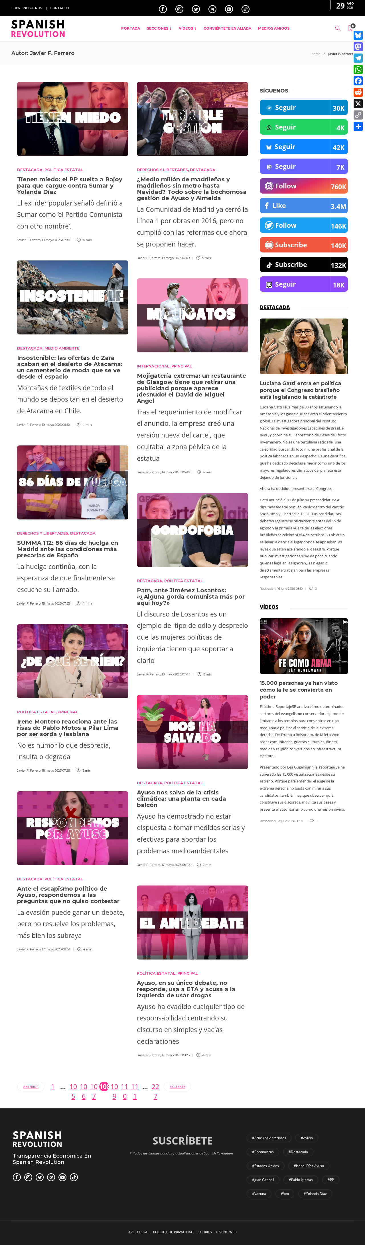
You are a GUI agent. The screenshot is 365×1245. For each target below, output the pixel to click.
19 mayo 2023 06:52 (56, 425)
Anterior (30, 1086)
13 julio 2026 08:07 (290, 821)
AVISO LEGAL (138, 1232)
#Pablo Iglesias (301, 1179)
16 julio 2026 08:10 (290, 589)
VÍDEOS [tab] (269, 606)
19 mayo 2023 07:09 (176, 258)
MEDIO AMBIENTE (61, 348)
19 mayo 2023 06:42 (176, 472)
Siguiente (177, 1086)
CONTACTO (59, 8)
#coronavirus (263, 1151)
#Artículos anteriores (269, 1137)
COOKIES (205, 1232)
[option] (304, 455)
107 (94, 1086)
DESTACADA (29, 169)
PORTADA (130, 28)
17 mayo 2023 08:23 (176, 1055)
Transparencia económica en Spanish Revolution (52, 1159)
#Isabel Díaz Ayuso (309, 1165)
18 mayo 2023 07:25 (56, 771)
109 (114, 1086)
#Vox (285, 1193)
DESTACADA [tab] (275, 307)
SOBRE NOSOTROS (26, 8)
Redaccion (268, 589)
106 (83, 1086)
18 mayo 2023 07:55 (56, 603)
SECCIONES (157, 28)
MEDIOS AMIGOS (273, 28)
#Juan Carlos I (263, 1179)
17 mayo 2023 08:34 (56, 949)
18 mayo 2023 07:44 (176, 674)
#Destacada (298, 1151)
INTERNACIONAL (153, 366)
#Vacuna (259, 1193)
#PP (331, 1179)
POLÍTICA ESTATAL (63, 169)
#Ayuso (307, 1137)
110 (124, 1086)
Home (315, 54)
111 (135, 1086)
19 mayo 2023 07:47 (56, 240)
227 (155, 1086)
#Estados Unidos (265, 1165)
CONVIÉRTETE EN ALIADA (227, 28)
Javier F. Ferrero (28, 240)
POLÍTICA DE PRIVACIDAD (173, 1232)
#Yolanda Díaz (315, 1193)
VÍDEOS (186, 28)
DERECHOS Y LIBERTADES (162, 169)
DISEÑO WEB (226, 1232)
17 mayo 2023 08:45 (176, 865)
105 (73, 1086)
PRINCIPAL (181, 366)
